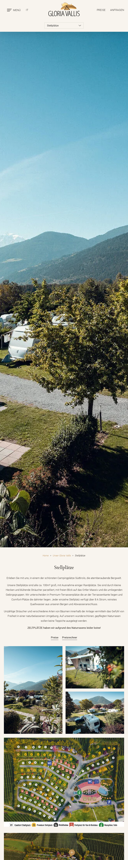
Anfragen (117, 10)
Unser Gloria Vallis (62, 555)
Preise (101, 10)
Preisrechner (69, 637)
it (27, 10)
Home (46, 555)
